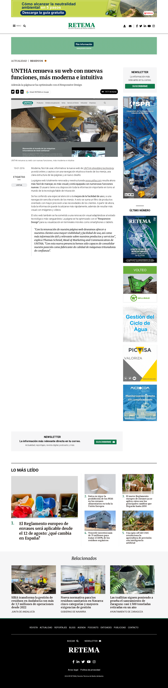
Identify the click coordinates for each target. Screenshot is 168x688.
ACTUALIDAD (46, 627)
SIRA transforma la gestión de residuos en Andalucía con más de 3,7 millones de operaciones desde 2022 (32, 602)
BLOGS (72, 627)
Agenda (82, 627)
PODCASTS (93, 627)
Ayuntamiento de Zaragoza (126, 611)
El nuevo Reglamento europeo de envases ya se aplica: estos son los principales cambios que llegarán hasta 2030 (139, 501)
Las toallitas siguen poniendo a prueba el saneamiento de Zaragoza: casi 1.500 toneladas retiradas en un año (131, 602)
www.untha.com (93, 180)
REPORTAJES (60, 627)
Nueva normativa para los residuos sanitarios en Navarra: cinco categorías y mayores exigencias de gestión (82, 602)
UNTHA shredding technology (99, 168)
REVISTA (34, 627)
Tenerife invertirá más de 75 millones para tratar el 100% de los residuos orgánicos (100, 537)
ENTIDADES (106, 627)
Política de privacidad (90, 670)
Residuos (36, 60)
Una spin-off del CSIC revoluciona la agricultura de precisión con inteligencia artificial (139, 538)
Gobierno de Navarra (73, 611)
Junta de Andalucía (23, 611)
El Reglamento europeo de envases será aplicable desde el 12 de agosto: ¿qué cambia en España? (46, 530)
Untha (19, 185)
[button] (12, 92)
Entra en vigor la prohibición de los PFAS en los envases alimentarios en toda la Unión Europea (100, 501)
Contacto (133, 627)
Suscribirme (140, 86)
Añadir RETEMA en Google (39, 92)
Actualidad (19, 60)
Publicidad (120, 627)
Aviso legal (73, 670)
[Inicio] (82, 26)
